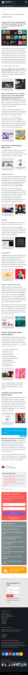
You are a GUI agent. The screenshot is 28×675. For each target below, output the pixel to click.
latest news (14, 9)
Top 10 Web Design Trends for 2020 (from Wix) (13, 345)
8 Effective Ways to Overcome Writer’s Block (14, 526)
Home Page (3, 623)
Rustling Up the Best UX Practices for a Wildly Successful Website (12, 538)
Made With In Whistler (14, 673)
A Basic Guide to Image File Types (11, 529)
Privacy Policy (4, 635)
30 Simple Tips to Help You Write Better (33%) (14, 484)
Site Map (3, 637)
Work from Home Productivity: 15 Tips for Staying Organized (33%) (14, 480)
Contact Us (3, 620)
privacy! (8, 602)
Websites (7, 489)
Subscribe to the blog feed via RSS (17, 570)
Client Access (4, 622)
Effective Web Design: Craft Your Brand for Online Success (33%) (14, 477)
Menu (26, 2)
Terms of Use (4, 634)
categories (4, 9)
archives (8, 9)
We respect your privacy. (14, 518)
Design (10, 489)
